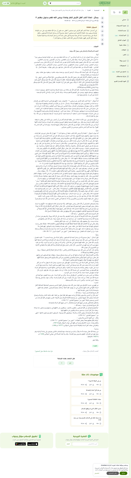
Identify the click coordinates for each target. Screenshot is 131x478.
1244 (42, 334)
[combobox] (66, 3)
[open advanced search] (50, 3)
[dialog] (111, 470)
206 (54, 325)
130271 (95, 336)
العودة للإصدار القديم (120, 81)
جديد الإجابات (122, 31)
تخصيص (96, 473)
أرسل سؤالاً (123, 61)
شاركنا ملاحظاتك (121, 76)
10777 (61, 325)
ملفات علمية (122, 45)
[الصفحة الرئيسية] (104, 10)
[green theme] (125, 12)
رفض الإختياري (113, 473)
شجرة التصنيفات (121, 26)
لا (61, 363)
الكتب (124, 55)
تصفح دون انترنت (119, 72)
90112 (56, 323)
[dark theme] (114, 12)
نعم (70, 363)
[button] (102, 18)
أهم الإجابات (120, 35)
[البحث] (45, 3)
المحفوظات (123, 66)
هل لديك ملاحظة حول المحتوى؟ (43, 351)
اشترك (68, 444)
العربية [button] (4, 3)
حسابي (124, 20)
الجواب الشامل (122, 40)
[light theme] (120, 12)
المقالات (124, 50)
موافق (123, 473)
